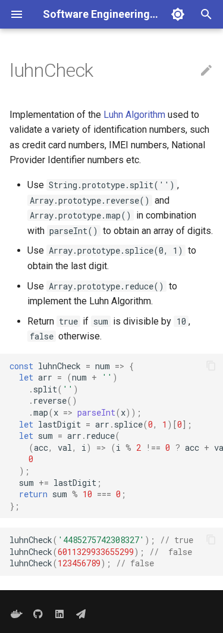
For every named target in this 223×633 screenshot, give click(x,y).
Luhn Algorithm (134, 114)
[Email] (80, 613)
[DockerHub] (16, 613)
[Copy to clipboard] (211, 365)
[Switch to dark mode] (178, 14)
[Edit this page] (206, 71)
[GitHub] (38, 613)
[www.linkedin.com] (59, 613)
